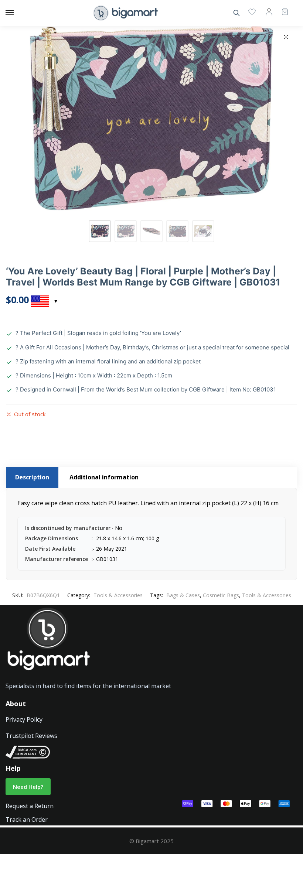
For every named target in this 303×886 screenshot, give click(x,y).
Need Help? (28, 786)
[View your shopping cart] (281, 8)
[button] (286, 37)
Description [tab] (32, 477)
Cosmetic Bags (221, 595)
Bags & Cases (183, 595)
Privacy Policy (24, 719)
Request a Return (30, 806)
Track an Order (27, 819)
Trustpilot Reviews (31, 736)
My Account (269, 11)
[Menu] (17, 12)
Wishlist (252, 11)
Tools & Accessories (118, 595)
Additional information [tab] (104, 477)
